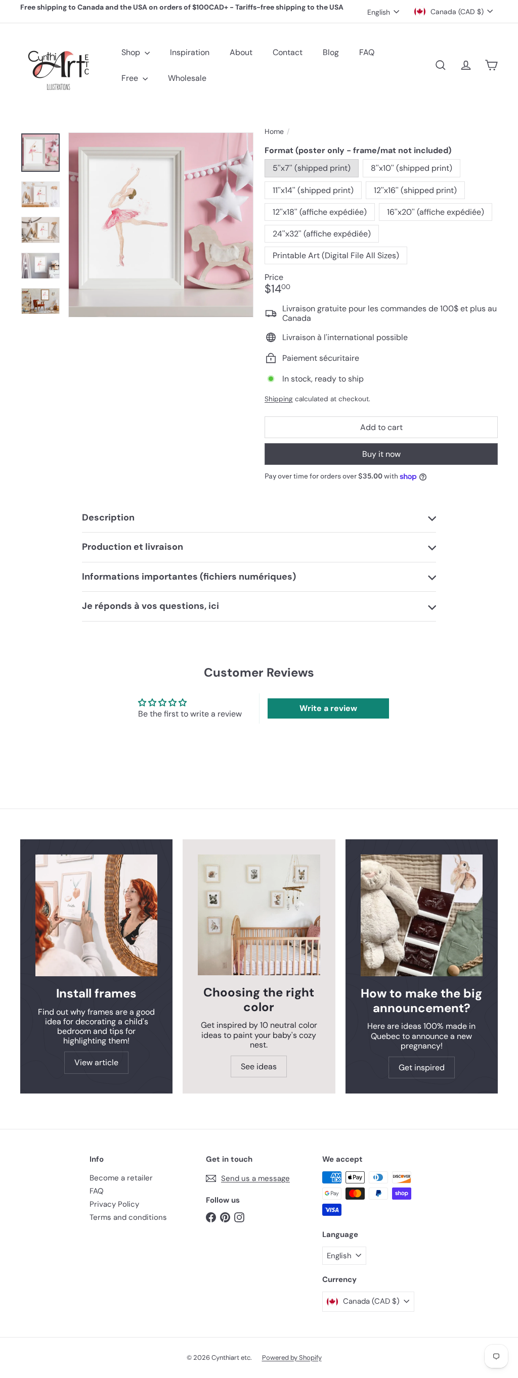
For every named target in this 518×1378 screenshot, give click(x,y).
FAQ (366, 52)
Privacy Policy (114, 1204)
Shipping (279, 399)
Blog (331, 52)
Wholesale (187, 78)
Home (274, 131)
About (241, 52)
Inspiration (189, 52)
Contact (288, 52)
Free (130, 78)
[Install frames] (96, 915)
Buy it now (381, 454)
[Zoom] (161, 225)
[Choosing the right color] (259, 914)
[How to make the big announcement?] (422, 915)
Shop (131, 52)
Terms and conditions (128, 1217)
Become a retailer (121, 1178)
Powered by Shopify (292, 1357)
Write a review (328, 708)
